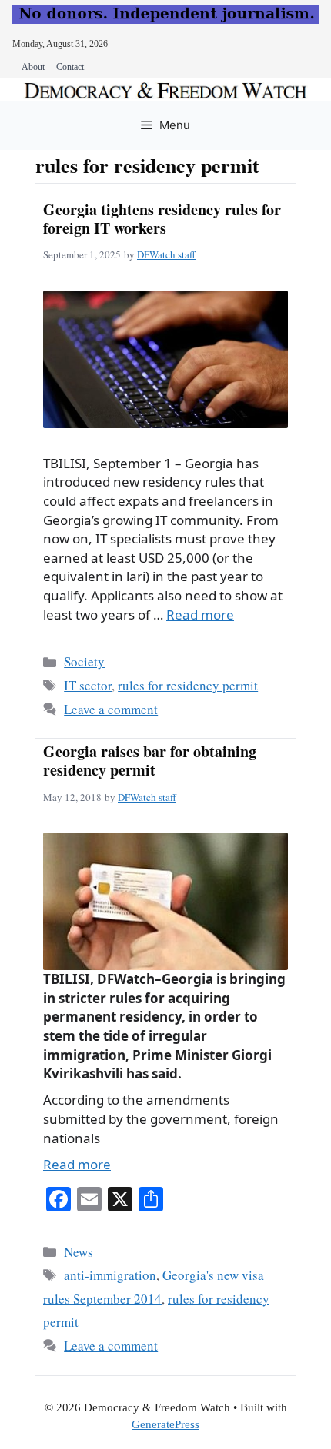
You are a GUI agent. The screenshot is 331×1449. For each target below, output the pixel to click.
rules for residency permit (188, 685)
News (78, 1252)
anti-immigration (110, 1275)
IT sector (88, 685)
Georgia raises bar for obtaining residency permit (149, 760)
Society (84, 661)
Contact (70, 66)
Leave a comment (111, 709)
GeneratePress (165, 1424)
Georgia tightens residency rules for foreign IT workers (162, 218)
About (33, 66)
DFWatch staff (166, 254)
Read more (200, 614)
